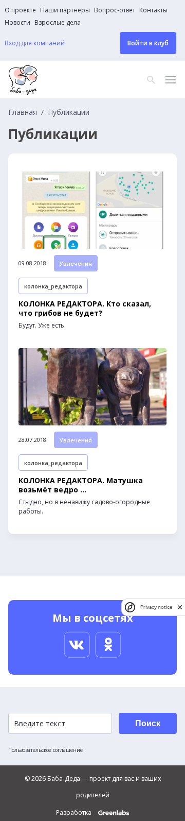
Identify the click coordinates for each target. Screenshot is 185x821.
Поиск (147, 723)
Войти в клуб (148, 43)
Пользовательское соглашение (45, 750)
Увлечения (76, 263)
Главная (22, 112)
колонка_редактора (53, 286)
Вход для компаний (35, 43)
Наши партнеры (65, 10)
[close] (180, 607)
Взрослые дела (57, 23)
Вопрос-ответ (114, 10)
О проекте (20, 10)
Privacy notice (156, 607)
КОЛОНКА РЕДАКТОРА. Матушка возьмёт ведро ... (80, 485)
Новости (17, 23)
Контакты (153, 10)
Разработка (74, 813)
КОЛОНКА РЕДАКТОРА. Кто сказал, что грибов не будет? (84, 308)
